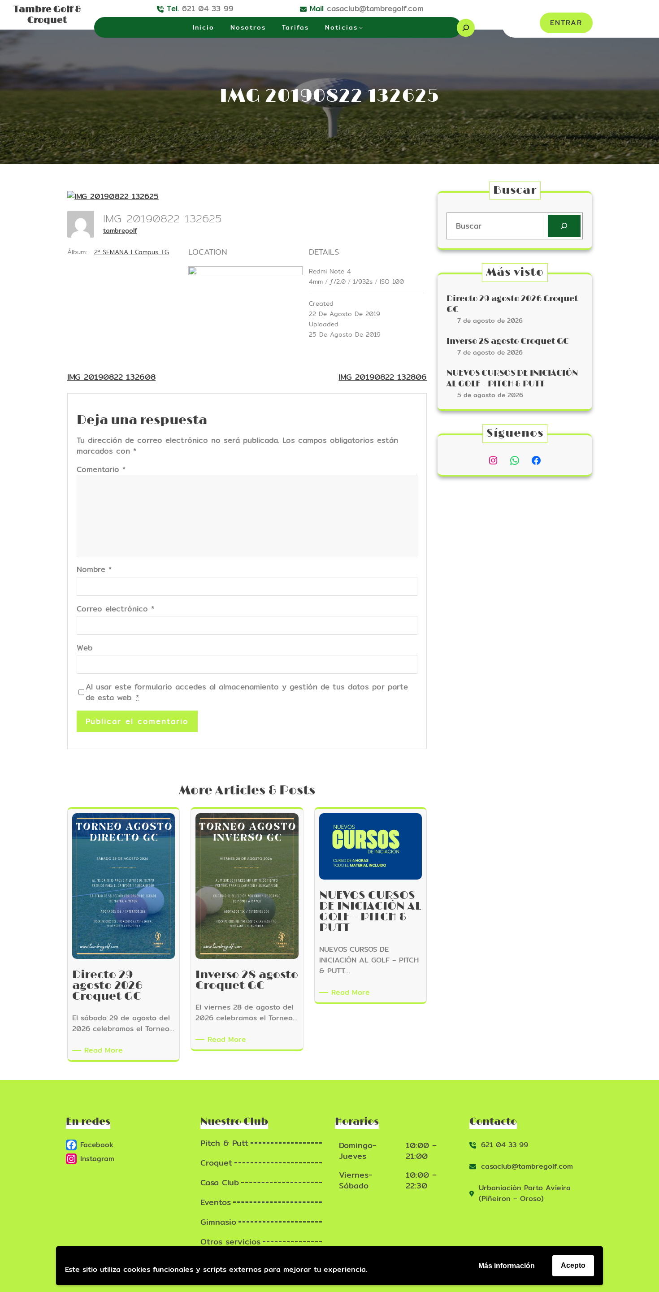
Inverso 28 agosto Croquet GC (508, 342)
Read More (105, 1050)
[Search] (564, 226)
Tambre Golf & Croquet (47, 15)
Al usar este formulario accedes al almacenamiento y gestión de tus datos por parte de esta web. (247, 692)
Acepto (573, 1265)
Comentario (101, 469)
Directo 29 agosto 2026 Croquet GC (512, 304)
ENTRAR (566, 22)
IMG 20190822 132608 (111, 376)
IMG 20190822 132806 (382, 376)
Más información (506, 1266)
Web (84, 647)
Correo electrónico (115, 608)
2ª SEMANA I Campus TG (131, 252)
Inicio (203, 27)
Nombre (94, 569)
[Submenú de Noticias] (361, 27)
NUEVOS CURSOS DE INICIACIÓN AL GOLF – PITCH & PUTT (512, 379)
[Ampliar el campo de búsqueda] (466, 28)
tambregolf (120, 230)
